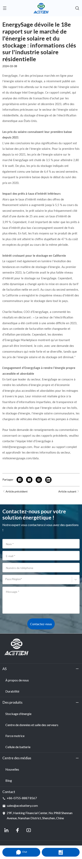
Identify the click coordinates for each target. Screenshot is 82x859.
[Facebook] (17, 830)
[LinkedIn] (6, 830)
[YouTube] (29, 830)
